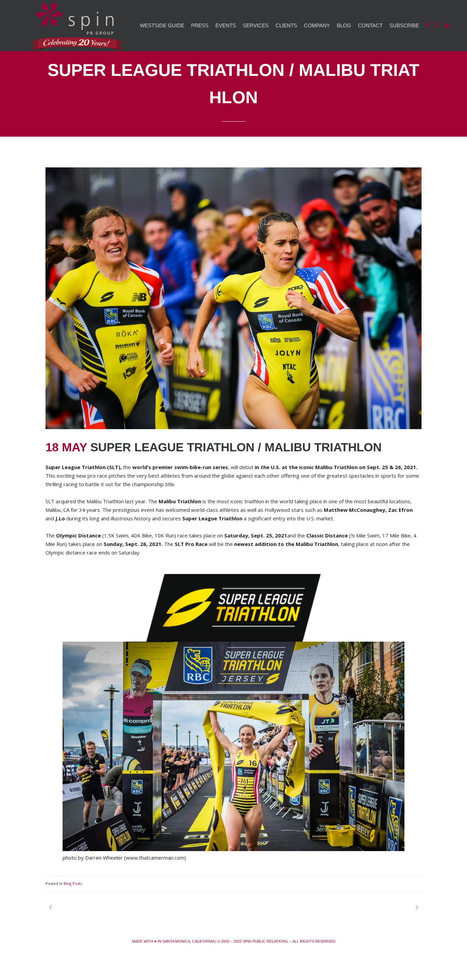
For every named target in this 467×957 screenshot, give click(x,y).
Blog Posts (73, 883)
